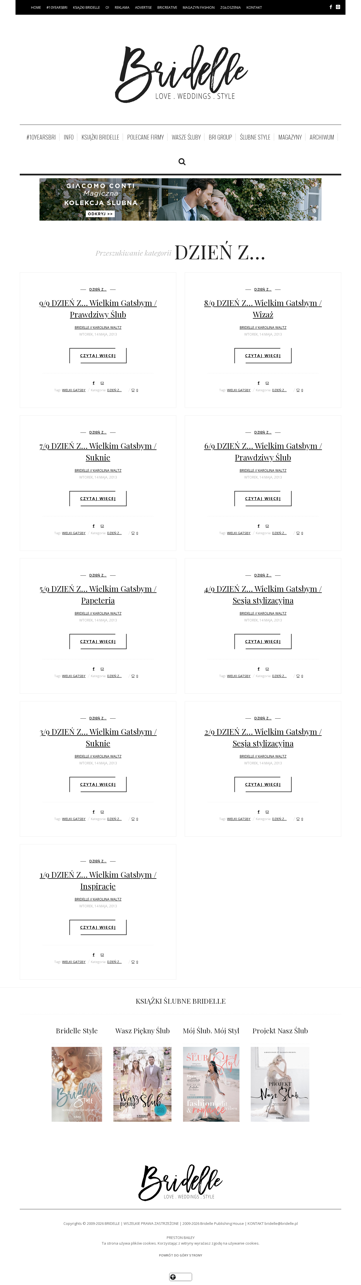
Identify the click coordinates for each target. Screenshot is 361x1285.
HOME (36, 7)
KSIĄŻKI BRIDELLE (86, 7)
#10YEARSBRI (57, 7)
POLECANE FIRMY (145, 137)
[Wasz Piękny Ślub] (142, 1084)
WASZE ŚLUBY (186, 137)
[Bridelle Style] (77, 1084)
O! (107, 7)
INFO (69, 137)
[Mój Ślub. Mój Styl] (211, 1084)
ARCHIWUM (322, 137)
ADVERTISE (143, 7)
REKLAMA (122, 7)
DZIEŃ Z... (98, 289)
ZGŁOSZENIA (230, 7)
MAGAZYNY (290, 137)
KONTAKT (254, 7)
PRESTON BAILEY (181, 1237)
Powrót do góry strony (180, 1255)
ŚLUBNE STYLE (255, 137)
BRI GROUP (220, 137)
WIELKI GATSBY (73, 390)
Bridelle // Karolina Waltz (98, 327)
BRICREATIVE (167, 7)
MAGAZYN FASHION (199, 7)
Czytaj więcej (98, 355)
